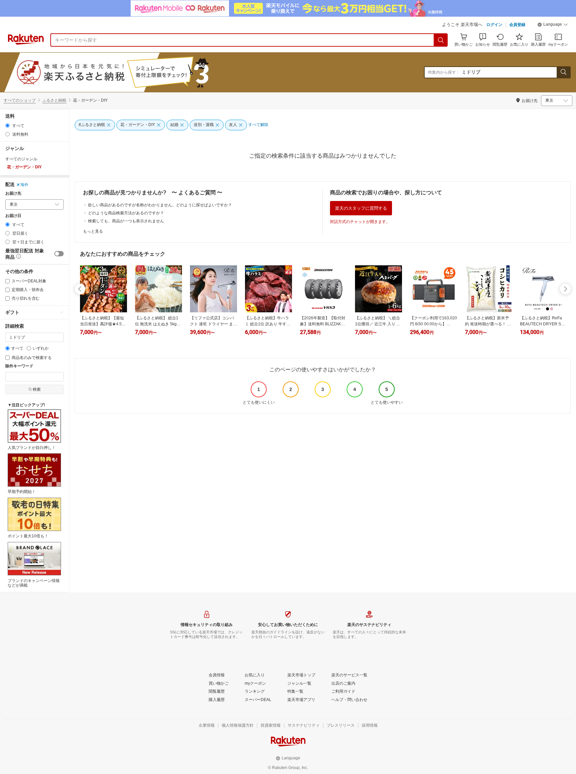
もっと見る (93, 231)
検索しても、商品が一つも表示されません (126, 221)
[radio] (7, 125)
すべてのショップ (20, 100)
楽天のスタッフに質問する (361, 208)
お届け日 (13, 216)
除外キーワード (19, 366)
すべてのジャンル (21, 159)
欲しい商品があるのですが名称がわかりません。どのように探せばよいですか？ (160, 205)
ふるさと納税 (54, 100)
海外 (24, 184)
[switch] (59, 253)
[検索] (441, 40)
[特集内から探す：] (563, 72)
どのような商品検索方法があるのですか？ (126, 213)
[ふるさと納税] (128, 72)
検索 (37, 389)
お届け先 (13, 193)
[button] (552, 25)
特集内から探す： (444, 72)
